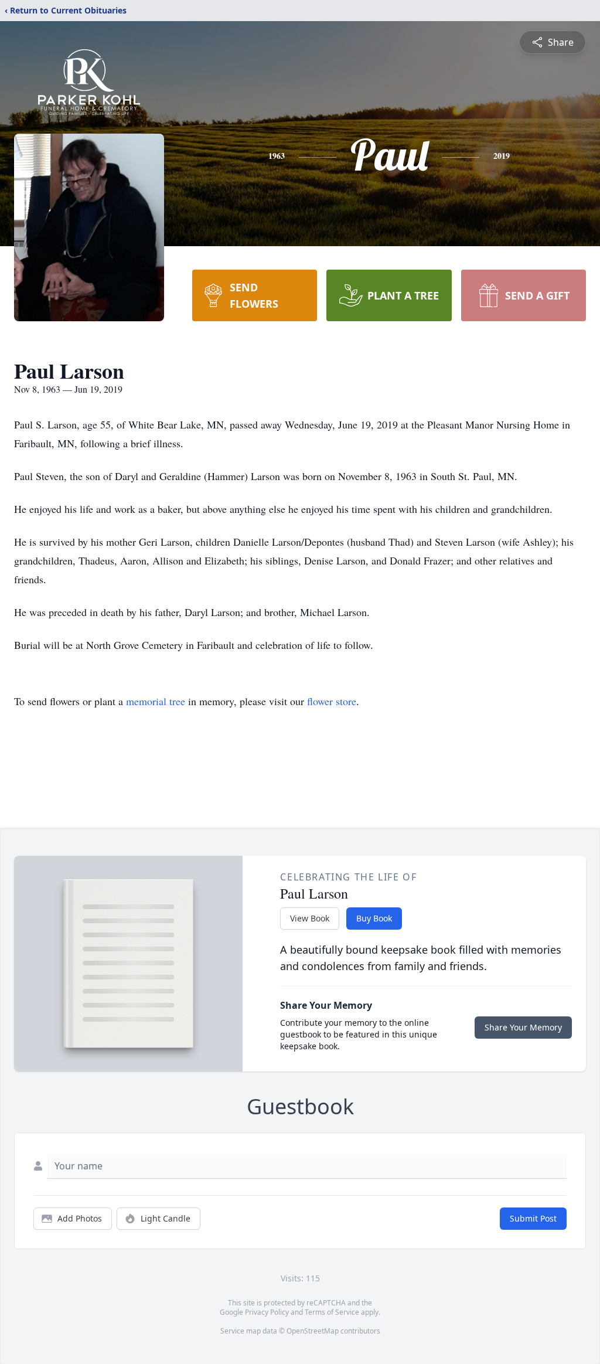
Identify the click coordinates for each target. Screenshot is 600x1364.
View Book (309, 918)
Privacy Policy (267, 1312)
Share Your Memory (523, 1027)
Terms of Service (332, 1312)
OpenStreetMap (313, 1331)
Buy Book (374, 918)
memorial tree (155, 701)
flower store (331, 701)
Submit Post (533, 1218)
